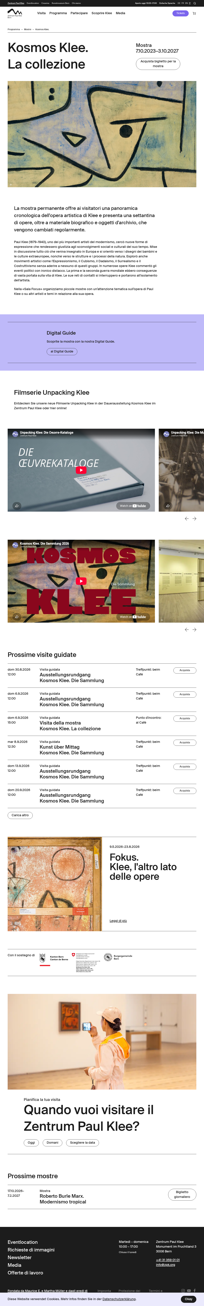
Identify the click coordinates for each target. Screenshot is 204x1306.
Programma (58, 13)
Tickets (180, 13)
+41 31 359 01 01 (168, 1260)
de (179, 3)
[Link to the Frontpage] (15, 13)
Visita (41, 13)
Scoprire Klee (102, 13)
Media (120, 13)
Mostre (27, 29)
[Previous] (187, 518)
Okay (188, 1299)
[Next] (194, 518)
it (190, 3)
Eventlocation (33, 3)
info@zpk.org (165, 1265)
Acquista (185, 670)
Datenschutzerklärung (119, 1299)
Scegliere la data (82, 1142)
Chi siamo (76, 3)
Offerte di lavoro (25, 1273)
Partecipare (79, 13)
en (186, 3)
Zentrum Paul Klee (16, 3)
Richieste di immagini (31, 1250)
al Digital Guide (62, 351)
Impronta (104, 1291)
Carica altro (20, 815)
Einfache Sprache (167, 3)
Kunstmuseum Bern (60, 3)
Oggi (31, 1142)
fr (183, 3)
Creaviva (45, 3)
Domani (52, 1142)
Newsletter (20, 1257)
